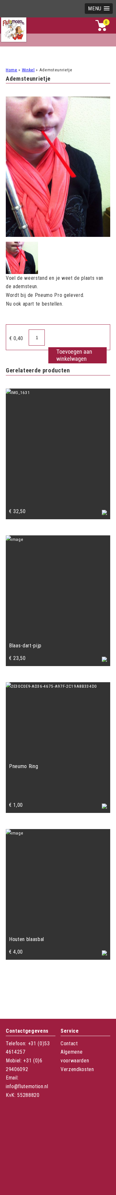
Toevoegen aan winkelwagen (74, 355)
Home (11, 69)
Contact (69, 1043)
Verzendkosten (77, 1069)
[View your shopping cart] (100, 29)
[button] (99, 8)
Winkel (28, 69)
